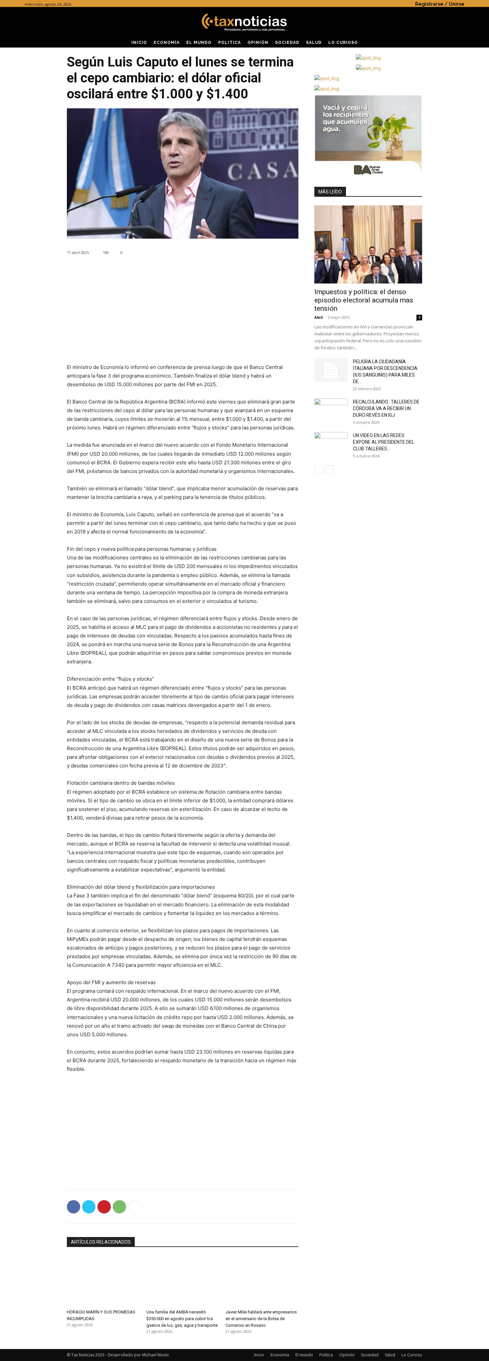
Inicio (259, 1355)
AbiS (318, 317)
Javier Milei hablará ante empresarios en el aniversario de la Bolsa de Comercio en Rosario (261, 1318)
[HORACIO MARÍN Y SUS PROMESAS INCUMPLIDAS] (103, 1281)
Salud (390, 1355)
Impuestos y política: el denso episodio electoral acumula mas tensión (363, 300)
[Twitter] (88, 1206)
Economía (279, 1355)
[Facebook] (73, 1206)
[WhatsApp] (119, 1206)
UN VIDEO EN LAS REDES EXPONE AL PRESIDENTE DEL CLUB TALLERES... (383, 442)
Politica (326, 1355)
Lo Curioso (412, 1355)
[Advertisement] (182, 316)
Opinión (347, 1355)
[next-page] (329, 469)
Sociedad (370, 1355)
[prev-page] (318, 469)
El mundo (304, 1355)
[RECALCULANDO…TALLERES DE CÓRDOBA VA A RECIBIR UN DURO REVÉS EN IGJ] (331, 410)
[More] (135, 1206)
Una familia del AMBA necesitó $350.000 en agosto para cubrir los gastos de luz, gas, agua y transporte (182, 1318)
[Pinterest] (104, 1206)
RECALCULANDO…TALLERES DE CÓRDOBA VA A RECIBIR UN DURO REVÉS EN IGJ (386, 408)
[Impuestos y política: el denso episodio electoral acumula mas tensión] (368, 244)
